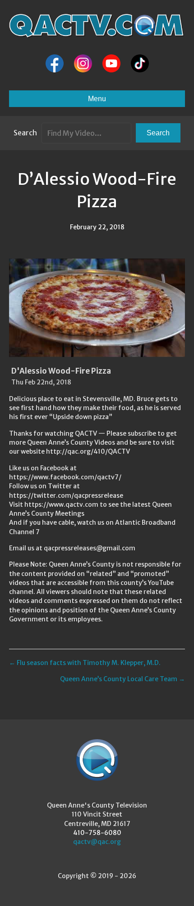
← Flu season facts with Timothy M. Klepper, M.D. (85, 663)
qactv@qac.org (97, 842)
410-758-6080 (97, 833)
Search (25, 132)
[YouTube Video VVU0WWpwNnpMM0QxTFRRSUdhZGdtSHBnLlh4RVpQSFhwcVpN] (97, 308)
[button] (158, 133)
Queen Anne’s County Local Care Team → (122, 679)
